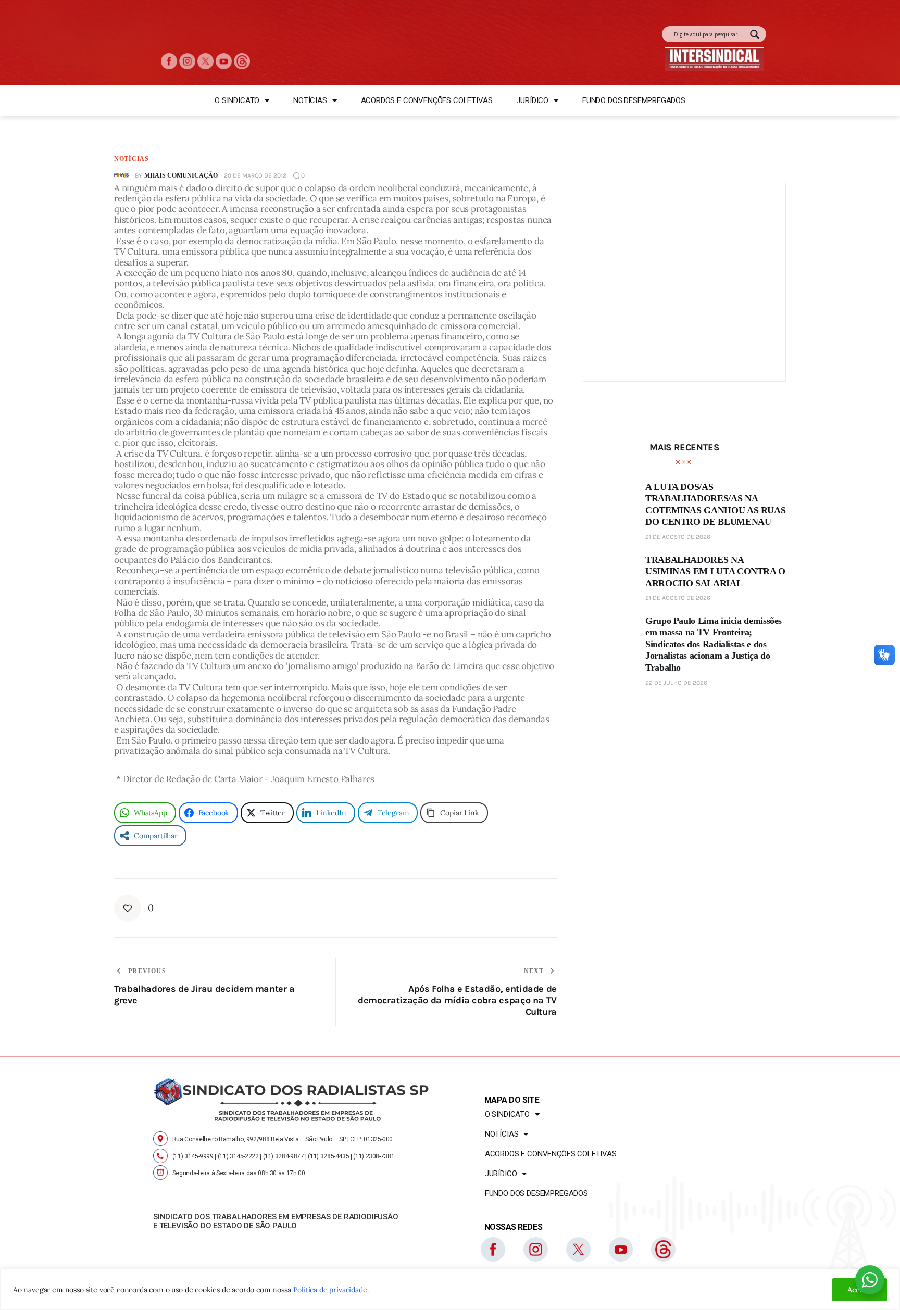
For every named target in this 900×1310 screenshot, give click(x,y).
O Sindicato (237, 100)
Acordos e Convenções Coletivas (427, 100)
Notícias (310, 100)
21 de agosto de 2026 (677, 536)
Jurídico (532, 100)
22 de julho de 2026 (676, 682)
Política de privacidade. (330, 1289)
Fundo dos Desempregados (633, 100)
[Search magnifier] (754, 34)
